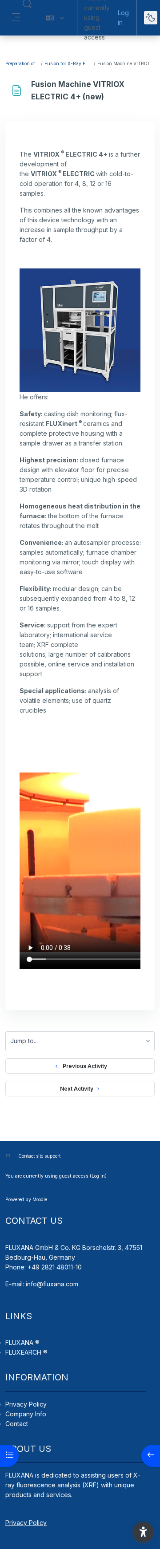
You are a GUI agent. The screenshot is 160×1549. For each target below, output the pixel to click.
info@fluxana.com (52, 1284)
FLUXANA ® (22, 1342)
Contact (16, 1423)
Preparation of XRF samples (22, 63)
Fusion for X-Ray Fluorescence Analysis (68, 63)
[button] (54, 17)
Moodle (39, 1199)
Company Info (25, 1414)
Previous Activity (83, 1066)
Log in (123, 17)
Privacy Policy (26, 1404)
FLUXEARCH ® (26, 1352)
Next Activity (77, 1088)
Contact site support (39, 1156)
